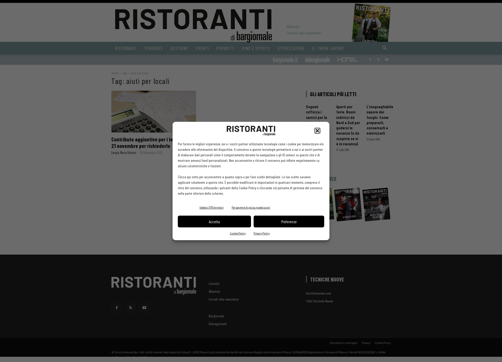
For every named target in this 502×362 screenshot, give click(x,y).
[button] (317, 130)
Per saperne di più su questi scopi (251, 207)
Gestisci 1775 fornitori (211, 207)
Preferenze (289, 221)
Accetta (214, 221)
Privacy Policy (262, 233)
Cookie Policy (238, 233)
